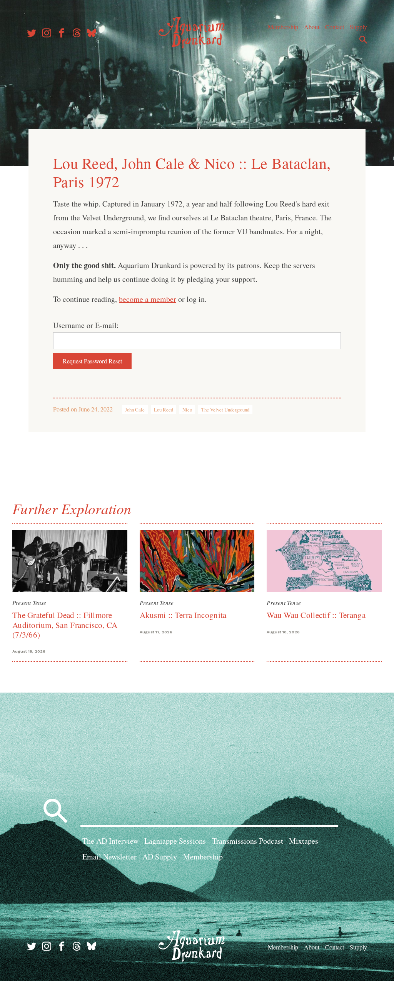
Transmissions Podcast (247, 841)
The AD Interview (110, 841)
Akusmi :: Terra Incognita (183, 615)
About (311, 27)
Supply (358, 27)
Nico (187, 409)
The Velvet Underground (225, 409)
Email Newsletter (109, 856)
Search (363, 39)
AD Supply (159, 856)
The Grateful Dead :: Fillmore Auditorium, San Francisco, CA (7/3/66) (65, 625)
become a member (147, 299)
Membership (283, 27)
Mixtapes (303, 841)
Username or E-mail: (86, 325)
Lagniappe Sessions (175, 841)
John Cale (135, 409)
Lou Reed (163, 409)
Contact (334, 27)
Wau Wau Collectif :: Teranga (316, 615)
